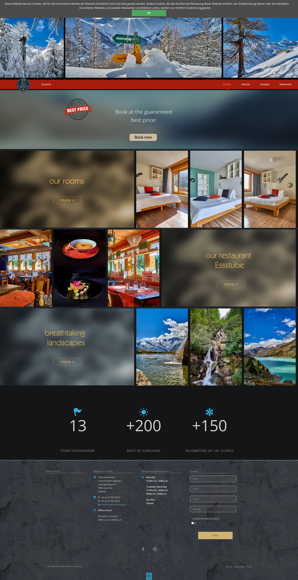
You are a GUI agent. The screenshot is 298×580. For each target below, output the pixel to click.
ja (195, 522)
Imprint (228, 566)
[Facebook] (143, 549)
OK (149, 12)
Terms (249, 566)
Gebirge (280, 73)
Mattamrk (274, 73)
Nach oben (149, 576)
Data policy (239, 566)
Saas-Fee (277, 73)
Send (215, 535)
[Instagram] (154, 549)
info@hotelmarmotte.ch (113, 504)
